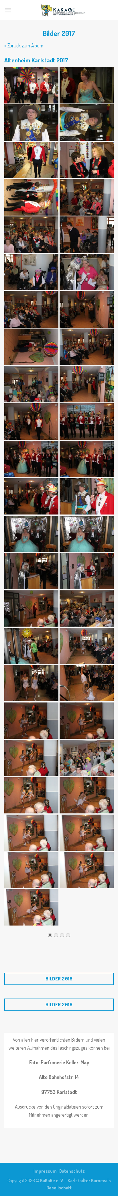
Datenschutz (72, 1171)
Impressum (45, 1171)
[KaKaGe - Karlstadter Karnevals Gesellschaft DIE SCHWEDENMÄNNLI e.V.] (62, 10)
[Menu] (8, 10)
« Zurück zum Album (23, 45)
